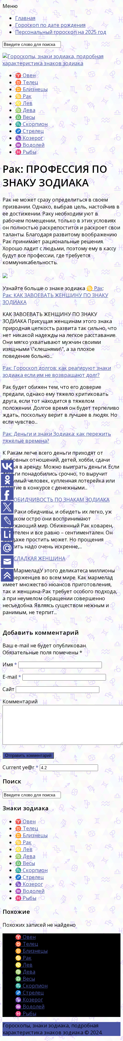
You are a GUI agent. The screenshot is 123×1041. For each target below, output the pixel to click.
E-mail (12, 676)
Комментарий (20, 701)
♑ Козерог (29, 137)
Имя (10, 664)
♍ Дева (25, 110)
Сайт (9, 689)
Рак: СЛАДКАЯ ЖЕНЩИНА (34, 558)
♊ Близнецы (31, 89)
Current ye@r (20, 767)
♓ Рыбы (25, 151)
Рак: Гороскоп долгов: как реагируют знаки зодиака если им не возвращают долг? (57, 371)
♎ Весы (25, 117)
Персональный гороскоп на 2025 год (60, 31)
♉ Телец (26, 82)
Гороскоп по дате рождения (50, 25)
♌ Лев (23, 103)
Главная (25, 18)
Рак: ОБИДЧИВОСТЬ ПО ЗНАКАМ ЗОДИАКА (56, 499)
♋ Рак (23, 96)
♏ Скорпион (31, 124)
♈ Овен (25, 75)
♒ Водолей (29, 144)
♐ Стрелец (29, 131)
